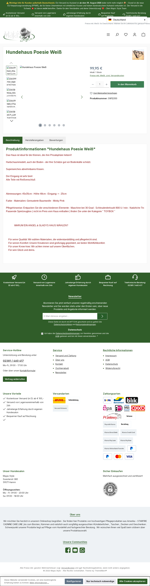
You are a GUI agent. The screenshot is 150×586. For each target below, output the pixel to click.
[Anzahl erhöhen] (106, 84)
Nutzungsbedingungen (86, 324)
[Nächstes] (82, 97)
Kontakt (59, 364)
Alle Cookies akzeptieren (132, 581)
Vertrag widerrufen (15, 379)
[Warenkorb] (143, 34)
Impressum (111, 355)
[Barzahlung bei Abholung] (124, 424)
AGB (57, 336)
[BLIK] (132, 400)
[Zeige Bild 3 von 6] (49, 125)
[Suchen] (117, 34)
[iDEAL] (119, 408)
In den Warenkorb (127, 84)
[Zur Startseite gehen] (19, 34)
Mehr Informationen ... (39, 583)
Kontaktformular (27, 370)
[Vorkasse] (129, 416)
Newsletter (60, 372)
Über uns (59, 360)
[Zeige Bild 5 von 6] (59, 125)
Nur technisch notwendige (100, 581)
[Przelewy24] (112, 416)
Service (57, 350)
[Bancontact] (119, 400)
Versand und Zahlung (65, 355)
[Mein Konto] (134, 34)
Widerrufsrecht (112, 368)
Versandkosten (68, 568)
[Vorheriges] (22, 97)
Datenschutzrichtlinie (63, 324)
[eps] (108, 408)
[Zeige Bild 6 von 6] (64, 125)
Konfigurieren (74, 581)
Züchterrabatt (62, 368)
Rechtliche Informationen (118, 350)
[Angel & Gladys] (138, 55)
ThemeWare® (101, 571)
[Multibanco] (127, 408)
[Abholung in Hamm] (73, 400)
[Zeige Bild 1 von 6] (40, 125)
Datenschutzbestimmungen (68, 333)
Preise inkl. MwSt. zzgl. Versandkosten (107, 75)
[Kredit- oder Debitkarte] (124, 456)
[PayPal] (131, 448)
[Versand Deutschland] (59, 400)
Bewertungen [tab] (56, 140)
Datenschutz (111, 364)
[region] (45, 97)
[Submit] (102, 316)
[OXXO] (138, 408)
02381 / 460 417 (13, 360)
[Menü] (108, 34)
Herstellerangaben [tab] (34, 140)
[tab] (12, 140)
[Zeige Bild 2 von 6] (45, 125)
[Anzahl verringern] (93, 84)
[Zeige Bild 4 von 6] (54, 125)
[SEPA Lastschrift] (107, 400)
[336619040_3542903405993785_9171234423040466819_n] (52, 97)
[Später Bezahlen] (107, 456)
